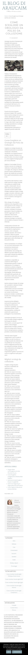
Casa (14, 547)
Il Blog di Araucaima (14, 6)
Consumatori (14, 550)
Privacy (14, 610)
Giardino (14, 556)
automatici (7, 86)
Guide (11, 493)
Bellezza (14, 544)
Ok (8, 651)
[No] (26, 649)
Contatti (14, 605)
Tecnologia (14, 566)
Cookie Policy (14, 607)
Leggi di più (17, 651)
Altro (14, 541)
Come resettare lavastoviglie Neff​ (14, 579)
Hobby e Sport (14, 563)
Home (6, 16)
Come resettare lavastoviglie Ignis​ (14, 582)
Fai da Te (14, 553)
